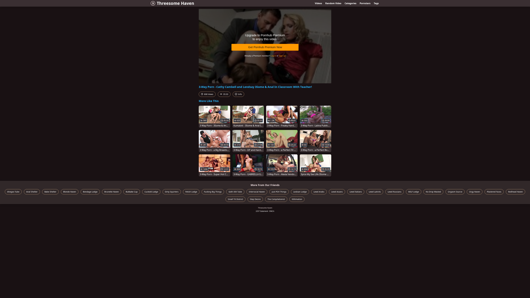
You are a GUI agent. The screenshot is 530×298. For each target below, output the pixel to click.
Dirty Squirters (171, 191)
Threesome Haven (175, 3)
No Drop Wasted (433, 191)
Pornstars (365, 3)
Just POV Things (279, 191)
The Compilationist (276, 199)
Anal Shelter (32, 191)
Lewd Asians (337, 191)
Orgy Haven (474, 191)
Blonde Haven (69, 191)
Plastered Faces (494, 191)
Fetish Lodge (191, 191)
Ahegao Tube (13, 191)
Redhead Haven (515, 191)
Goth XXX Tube (235, 191)
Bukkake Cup (132, 191)
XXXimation (297, 199)
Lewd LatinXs (375, 191)
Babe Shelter (50, 191)
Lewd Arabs (319, 191)
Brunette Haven (111, 191)
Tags (376, 3)
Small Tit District (235, 199)
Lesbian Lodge (300, 191)
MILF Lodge (413, 191)
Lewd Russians (394, 191)
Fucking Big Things (213, 191)
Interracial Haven (257, 191)
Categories (350, 3)
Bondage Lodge (90, 191)
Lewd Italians (356, 191)
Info (240, 94)
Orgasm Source (455, 191)
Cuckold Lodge (151, 191)
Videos (318, 3)
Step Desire (255, 199)
